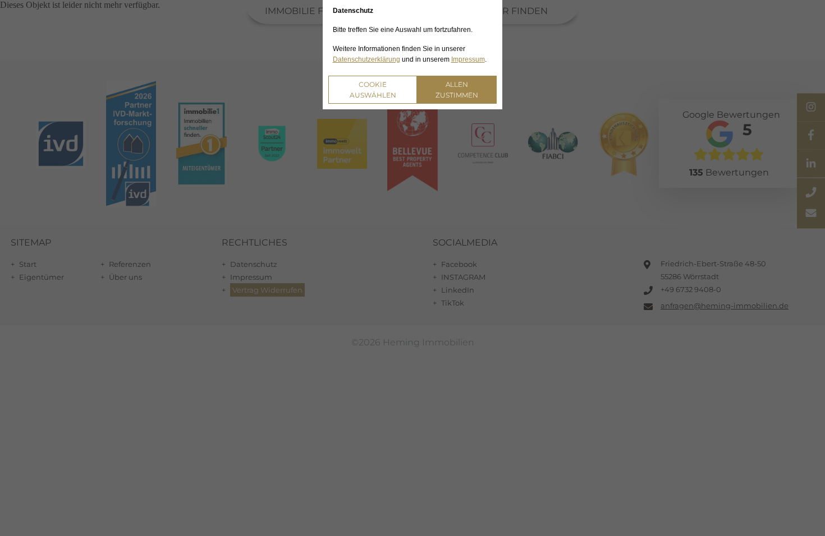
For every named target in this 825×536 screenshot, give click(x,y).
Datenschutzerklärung (366, 59)
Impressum (468, 59)
